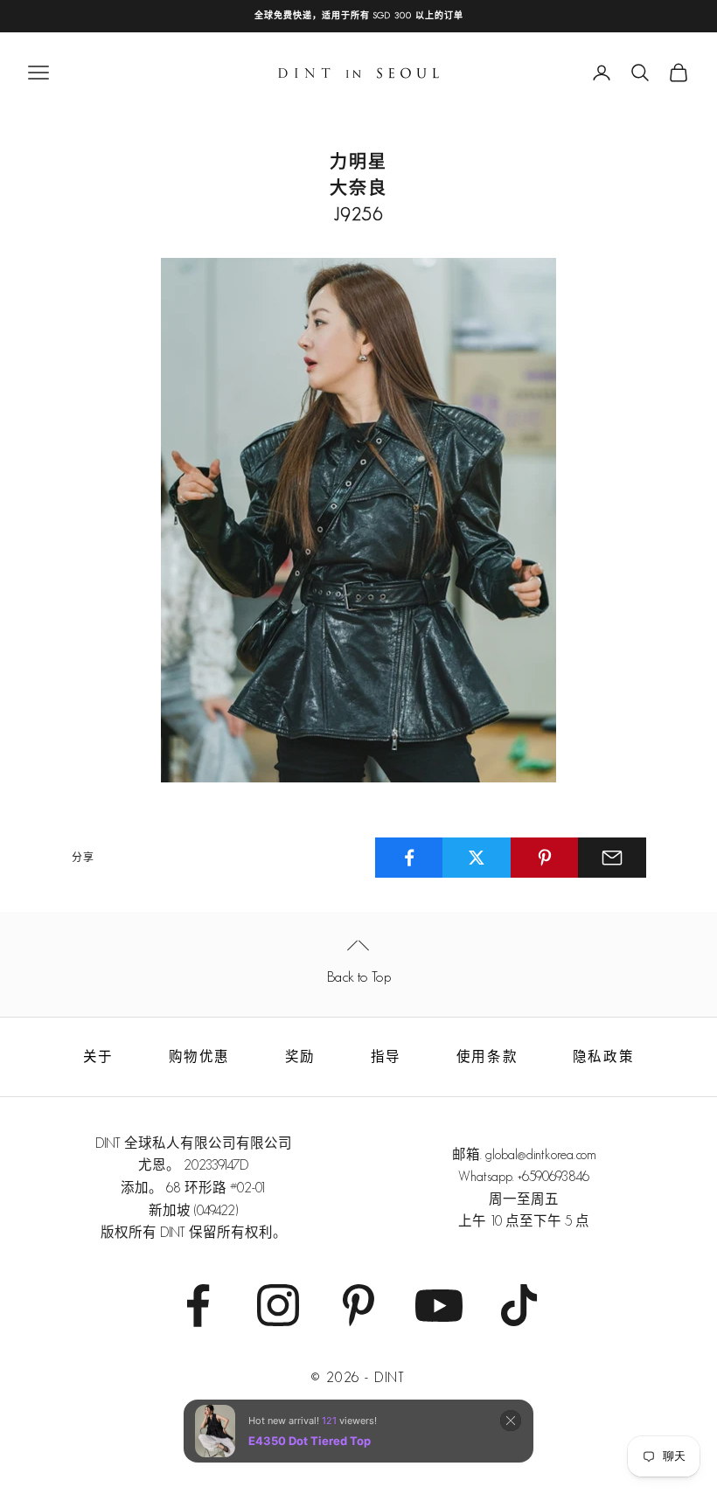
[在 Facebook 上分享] (409, 857)
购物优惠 (199, 1056)
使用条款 (487, 1056)
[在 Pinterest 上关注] (358, 1305)
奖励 (300, 1056)
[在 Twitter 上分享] (476, 857)
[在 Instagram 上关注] (278, 1305)
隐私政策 (603, 1056)
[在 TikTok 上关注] (519, 1305)
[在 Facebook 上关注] (197, 1305)
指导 (386, 1056)
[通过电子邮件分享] (612, 857)
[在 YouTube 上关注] (439, 1305)
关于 (98, 1056)
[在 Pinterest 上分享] (545, 857)
